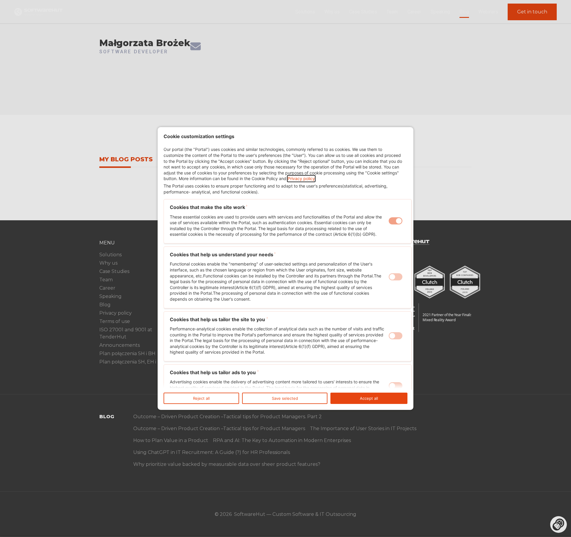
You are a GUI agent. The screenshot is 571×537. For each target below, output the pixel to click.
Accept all (369, 398)
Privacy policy (301, 178)
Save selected (285, 398)
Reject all (201, 398)
